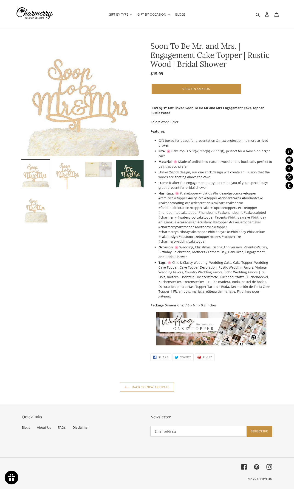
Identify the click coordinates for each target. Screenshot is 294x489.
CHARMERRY (264, 479)
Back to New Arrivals (150, 387)
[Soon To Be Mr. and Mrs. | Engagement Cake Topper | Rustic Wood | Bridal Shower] (211, 328)
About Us (44, 427)
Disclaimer (81, 427)
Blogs (26, 427)
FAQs (62, 427)
